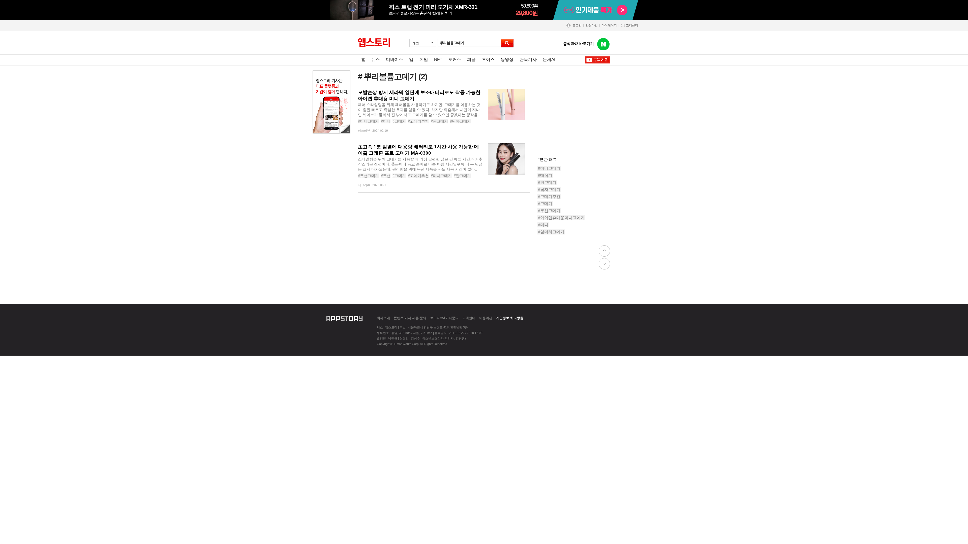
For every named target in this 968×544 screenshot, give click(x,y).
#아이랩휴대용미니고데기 (561, 218)
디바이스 (394, 59)
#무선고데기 (368, 176)
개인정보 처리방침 (509, 318)
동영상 (507, 59)
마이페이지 (609, 25)
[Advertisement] (575, 120)
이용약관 (485, 318)
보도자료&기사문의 (444, 318)
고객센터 (468, 318)
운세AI (549, 59)
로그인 (577, 25)
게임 (423, 59)
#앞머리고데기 (551, 232)
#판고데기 (439, 121)
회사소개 (383, 318)
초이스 (488, 59)
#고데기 (399, 121)
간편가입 (592, 25)
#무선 (385, 176)
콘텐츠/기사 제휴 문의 (410, 318)
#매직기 (545, 175)
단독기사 (528, 59)
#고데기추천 (418, 121)
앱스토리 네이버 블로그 (603, 44)
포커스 (454, 59)
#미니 (385, 121)
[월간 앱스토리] (374, 42)
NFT (438, 59)
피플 (471, 59)
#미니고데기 (368, 121)
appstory (344, 318)
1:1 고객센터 (629, 25)
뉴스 (375, 59)
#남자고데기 (460, 121)
